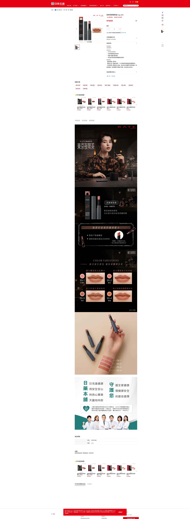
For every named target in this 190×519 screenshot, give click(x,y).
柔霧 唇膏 (85, 85)
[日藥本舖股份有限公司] (57, 3)
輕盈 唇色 (100, 85)
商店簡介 (82, 516)
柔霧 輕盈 (85, 88)
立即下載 (124, 32)
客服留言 (103, 516)
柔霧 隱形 (131, 85)
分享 (109, 76)
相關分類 (77, 82)
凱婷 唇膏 (78, 85)
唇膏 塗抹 (78, 88)
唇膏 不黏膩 (107, 85)
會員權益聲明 (104, 518)
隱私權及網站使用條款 (85, 518)
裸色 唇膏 (123, 85)
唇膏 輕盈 (92, 85)
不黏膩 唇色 (115, 85)
